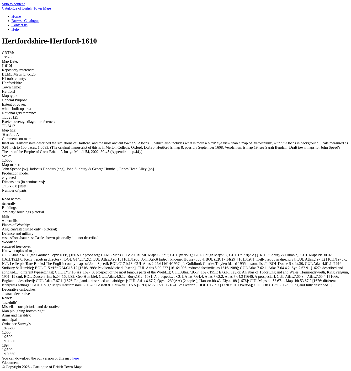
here (75, 358)
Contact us (19, 25)
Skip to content (13, 4)
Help (15, 29)
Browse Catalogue (25, 21)
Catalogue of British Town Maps (26, 8)
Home (16, 16)
